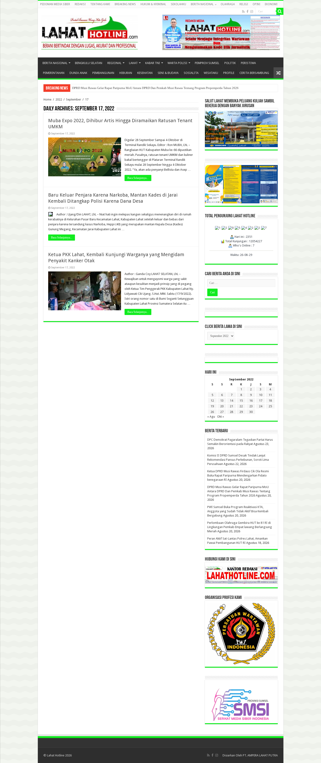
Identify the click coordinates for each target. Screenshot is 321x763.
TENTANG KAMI (100, 4)
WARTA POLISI (177, 63)
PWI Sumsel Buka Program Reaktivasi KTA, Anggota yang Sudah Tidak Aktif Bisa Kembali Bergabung (237, 511)
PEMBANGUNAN (103, 73)
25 (270, 406)
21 (231, 406)
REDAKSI (80, 4)
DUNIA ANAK (78, 73)
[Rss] (243, 11)
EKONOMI (271, 4)
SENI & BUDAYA (168, 73)
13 (221, 400)
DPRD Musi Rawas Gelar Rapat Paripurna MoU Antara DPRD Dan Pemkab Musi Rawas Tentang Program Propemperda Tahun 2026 (155, 88)
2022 (58, 99)
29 (241, 412)
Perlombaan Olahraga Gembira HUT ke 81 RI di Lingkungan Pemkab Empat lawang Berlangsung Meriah (239, 527)
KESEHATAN (145, 73)
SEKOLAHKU (178, 4)
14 (231, 400)
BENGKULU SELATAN (88, 63)
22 (241, 406)
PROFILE (228, 73)
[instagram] (252, 11)
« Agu (211, 416)
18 (270, 400)
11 (270, 395)
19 (212, 406)
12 (212, 400)
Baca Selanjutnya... (138, 178)
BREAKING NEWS (125, 4)
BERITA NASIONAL (202, 4)
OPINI (256, 4)
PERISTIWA (248, 63)
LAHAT (133, 63)
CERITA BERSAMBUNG (254, 73)
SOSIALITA (191, 73)
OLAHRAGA (228, 4)
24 (260, 406)
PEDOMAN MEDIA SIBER (55, 4)
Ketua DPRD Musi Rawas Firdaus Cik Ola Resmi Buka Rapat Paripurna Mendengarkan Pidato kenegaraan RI (238, 475)
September (73, 99)
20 (221, 406)
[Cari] (279, 11)
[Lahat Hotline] (89, 31)
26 (212, 412)
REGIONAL (114, 63)
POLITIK (230, 63)
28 (231, 412)
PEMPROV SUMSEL (207, 63)
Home (47, 99)
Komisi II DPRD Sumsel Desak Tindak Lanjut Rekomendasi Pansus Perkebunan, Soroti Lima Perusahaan (238, 460)
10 (260, 395)
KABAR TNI (152, 63)
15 (241, 400)
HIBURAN (125, 73)
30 (251, 412)
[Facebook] (247, 11)
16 (251, 400)
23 (251, 406)
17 (260, 400)
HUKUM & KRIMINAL (153, 4)
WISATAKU (211, 73)
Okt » (220, 416)
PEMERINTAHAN (53, 73)
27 (221, 412)
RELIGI (243, 4)
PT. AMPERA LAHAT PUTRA (260, 755)
